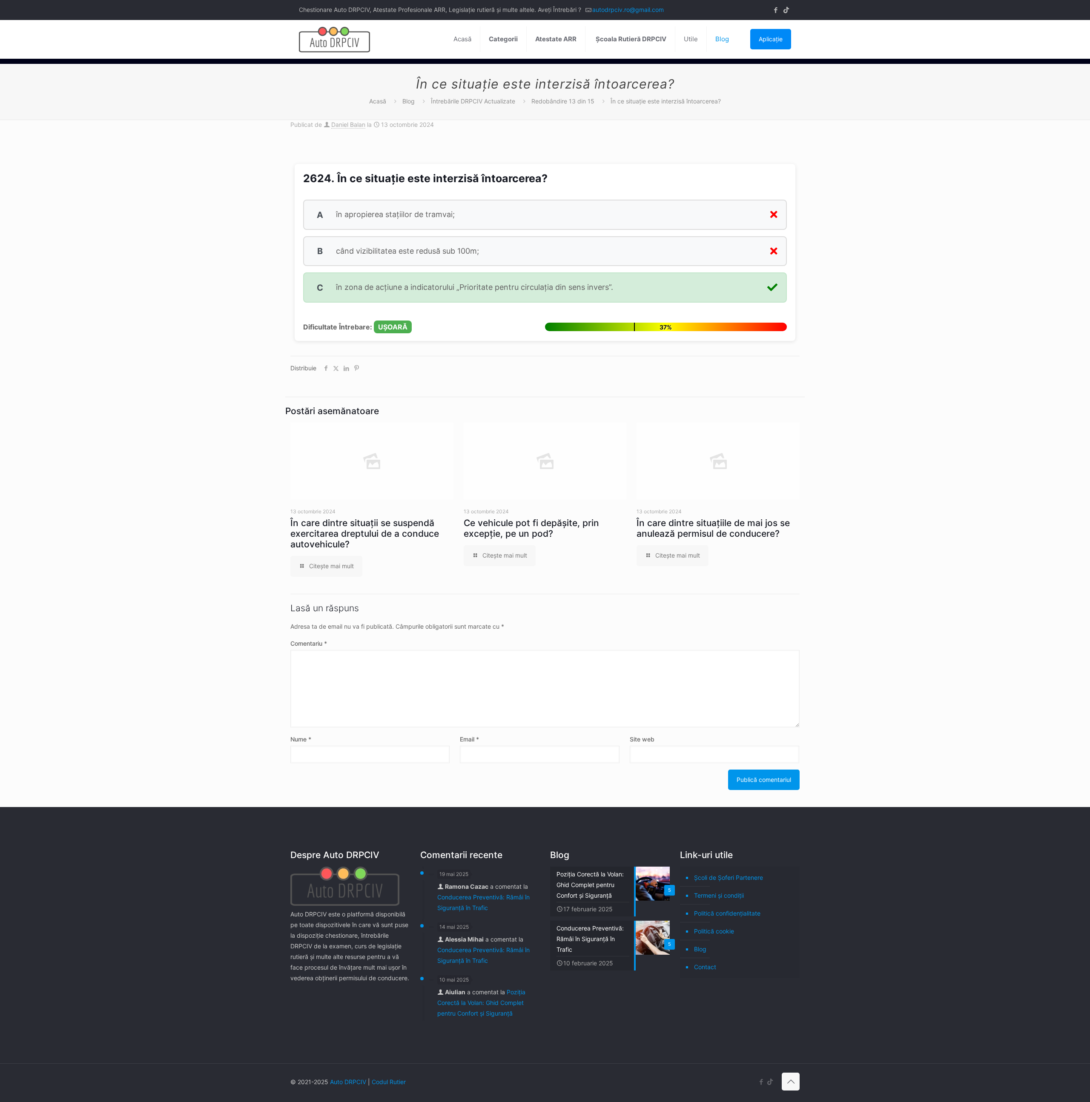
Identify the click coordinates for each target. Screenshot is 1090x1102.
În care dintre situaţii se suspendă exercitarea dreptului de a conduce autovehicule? (364, 534)
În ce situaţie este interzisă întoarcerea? (666, 101)
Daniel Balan (348, 124)
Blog (408, 101)
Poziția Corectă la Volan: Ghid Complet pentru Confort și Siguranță (481, 1002)
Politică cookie (714, 931)
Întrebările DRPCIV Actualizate (473, 101)
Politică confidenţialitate (727, 913)
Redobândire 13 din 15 (562, 101)
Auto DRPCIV (348, 1081)
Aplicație (771, 39)
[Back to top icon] (791, 1082)
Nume (300, 739)
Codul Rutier (389, 1081)
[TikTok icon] (786, 10)
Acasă (377, 101)
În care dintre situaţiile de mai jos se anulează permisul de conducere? (713, 528)
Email (469, 739)
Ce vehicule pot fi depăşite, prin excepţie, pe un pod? (531, 528)
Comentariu (308, 643)
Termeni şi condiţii (719, 895)
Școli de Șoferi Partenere (728, 877)
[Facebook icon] (775, 10)
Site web (642, 739)
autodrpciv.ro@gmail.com (628, 9)
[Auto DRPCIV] (334, 39)
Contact (705, 966)
